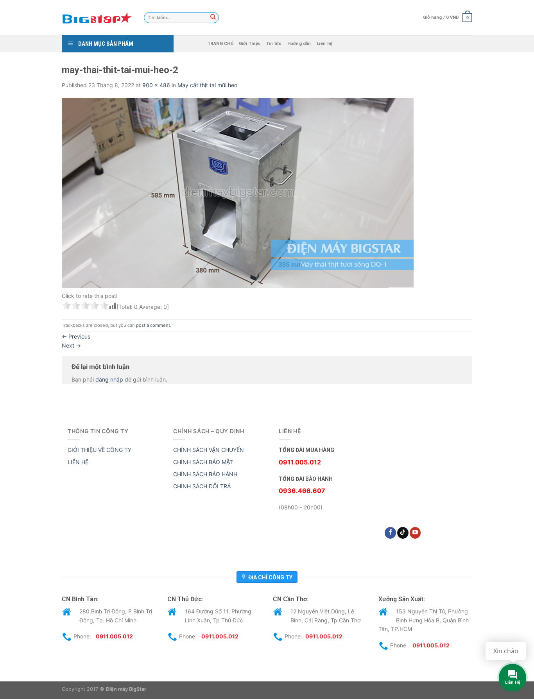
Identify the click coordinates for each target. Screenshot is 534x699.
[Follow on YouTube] (415, 533)
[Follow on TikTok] (403, 533)
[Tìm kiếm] (213, 17)
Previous (76, 336)
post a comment (153, 325)
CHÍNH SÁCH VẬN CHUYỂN (208, 449)
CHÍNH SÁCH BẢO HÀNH (205, 474)
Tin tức (274, 43)
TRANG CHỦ (220, 43)
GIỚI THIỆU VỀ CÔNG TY (99, 449)
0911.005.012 (114, 636)
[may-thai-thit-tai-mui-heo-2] (238, 192)
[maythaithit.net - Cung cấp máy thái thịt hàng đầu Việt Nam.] (97, 17)
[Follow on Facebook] (390, 533)
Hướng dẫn (299, 43)
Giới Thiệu (250, 43)
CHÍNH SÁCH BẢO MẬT (203, 462)
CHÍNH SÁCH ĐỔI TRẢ (202, 486)
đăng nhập (109, 379)
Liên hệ (325, 43)
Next (71, 345)
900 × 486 (156, 85)
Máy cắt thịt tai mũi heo (207, 85)
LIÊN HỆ (78, 462)
